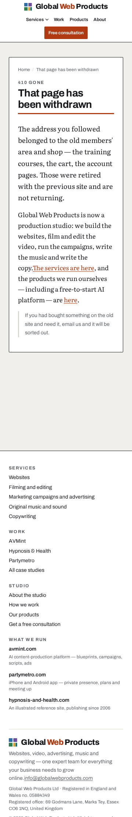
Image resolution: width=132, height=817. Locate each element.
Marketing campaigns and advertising (52, 497)
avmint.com (22, 649)
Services (35, 19)
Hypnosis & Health (30, 551)
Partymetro (21, 560)
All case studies (26, 570)
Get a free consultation (34, 624)
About (100, 19)
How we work (24, 605)
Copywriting (22, 516)
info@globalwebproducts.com (58, 778)
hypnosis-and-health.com (39, 700)
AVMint (17, 541)
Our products (24, 614)
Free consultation (66, 32)
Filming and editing (30, 487)
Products (79, 19)
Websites (19, 477)
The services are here (63, 267)
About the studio (27, 595)
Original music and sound (38, 507)
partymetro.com (27, 674)
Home (24, 69)
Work (59, 19)
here (70, 299)
